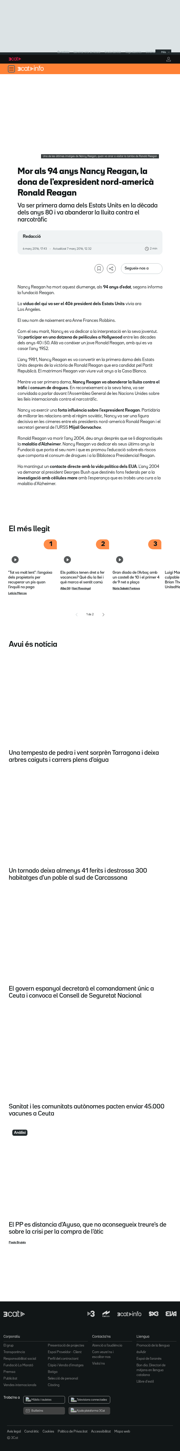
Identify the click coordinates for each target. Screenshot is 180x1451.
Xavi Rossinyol (81, 588)
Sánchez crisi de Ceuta (87, 52)
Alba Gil (65, 588)
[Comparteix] (111, 268)
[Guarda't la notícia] (99, 268)
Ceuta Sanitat (113, 52)
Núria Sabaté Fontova (126, 588)
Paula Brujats (17, 1242)
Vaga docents (133, 52)
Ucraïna (150, 52)
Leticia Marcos (17, 593)
